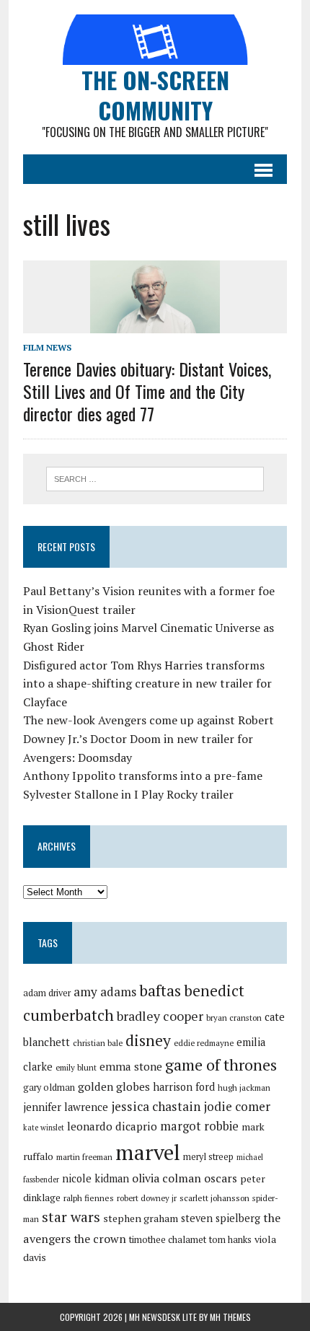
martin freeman (84, 1156)
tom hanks (230, 1240)
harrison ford (184, 1087)
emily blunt (76, 1067)
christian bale (98, 1042)
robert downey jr (147, 1197)
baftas (160, 990)
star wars (71, 1217)
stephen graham (140, 1218)
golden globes (114, 1086)
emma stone (130, 1066)
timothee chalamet (167, 1240)
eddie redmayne (204, 1042)
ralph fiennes (88, 1197)
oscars (220, 1178)
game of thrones (221, 1064)
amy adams (105, 991)
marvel (147, 1152)
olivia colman (166, 1178)
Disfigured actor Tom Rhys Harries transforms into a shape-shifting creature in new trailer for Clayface (147, 683)
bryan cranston (234, 1017)
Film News (47, 347)
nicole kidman (95, 1178)
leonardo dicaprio (112, 1126)
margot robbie (199, 1126)
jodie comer (236, 1106)
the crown (100, 1239)
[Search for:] (155, 478)
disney (148, 1040)
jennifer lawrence (65, 1107)
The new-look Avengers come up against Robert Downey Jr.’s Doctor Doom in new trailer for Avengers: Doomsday (148, 738)
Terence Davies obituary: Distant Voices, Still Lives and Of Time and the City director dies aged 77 (147, 391)
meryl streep (208, 1157)
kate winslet (43, 1128)
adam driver (47, 993)
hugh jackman (244, 1087)
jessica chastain (155, 1106)
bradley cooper (160, 1016)
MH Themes (230, 1317)
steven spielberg (220, 1218)
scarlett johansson (214, 1197)
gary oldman (49, 1087)
